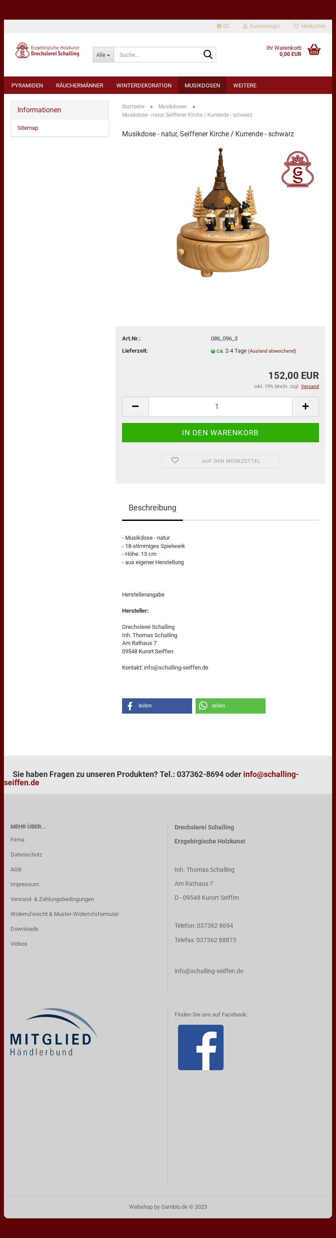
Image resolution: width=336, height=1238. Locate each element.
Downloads (24, 929)
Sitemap (28, 128)
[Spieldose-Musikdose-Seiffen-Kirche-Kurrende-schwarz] (220, 212)
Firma (17, 839)
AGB (15, 869)
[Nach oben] (312, 1225)
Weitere (244, 85)
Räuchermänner (79, 85)
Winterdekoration (144, 85)
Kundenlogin (264, 26)
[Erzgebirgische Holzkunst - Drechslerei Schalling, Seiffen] (45, 50)
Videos (19, 943)
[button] (157, 706)
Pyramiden (27, 85)
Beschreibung (152, 507)
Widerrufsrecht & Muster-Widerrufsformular (64, 914)
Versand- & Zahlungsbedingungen (52, 899)
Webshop (141, 1206)
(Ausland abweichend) (272, 351)
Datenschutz (26, 854)
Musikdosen (202, 85)
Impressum (24, 884)
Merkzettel (312, 26)
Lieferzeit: (135, 350)
